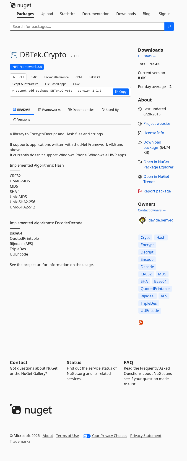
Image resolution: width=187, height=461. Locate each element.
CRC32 (146, 274)
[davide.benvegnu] (142, 220)
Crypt (145, 237)
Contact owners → (152, 210)
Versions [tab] (23, 119)
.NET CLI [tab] (18, 77)
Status (74, 362)
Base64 (160, 281)
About (48, 435)
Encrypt (147, 244)
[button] (121, 91)
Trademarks (20, 441)
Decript (147, 252)
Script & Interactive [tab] (25, 84)
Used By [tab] (112, 109)
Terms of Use (67, 435)
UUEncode (150, 310)
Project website (156, 123)
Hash (160, 237)
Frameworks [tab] (51, 109)
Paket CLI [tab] (95, 77)
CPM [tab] (78, 77)
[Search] (169, 26)
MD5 (162, 274)
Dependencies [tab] (83, 109)
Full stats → (147, 56)
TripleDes (149, 303)
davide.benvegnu (163, 220)
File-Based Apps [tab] (55, 84)
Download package (152, 145)
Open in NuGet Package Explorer (158, 164)
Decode (147, 266)
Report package (157, 191)
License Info (153, 132)
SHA (144, 281)
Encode (147, 259)
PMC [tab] (34, 77)
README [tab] (23, 109)
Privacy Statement (145, 435)
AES (164, 295)
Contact (19, 362)
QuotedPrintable (155, 288)
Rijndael (147, 295)
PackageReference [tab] (56, 77)
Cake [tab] (76, 84)
